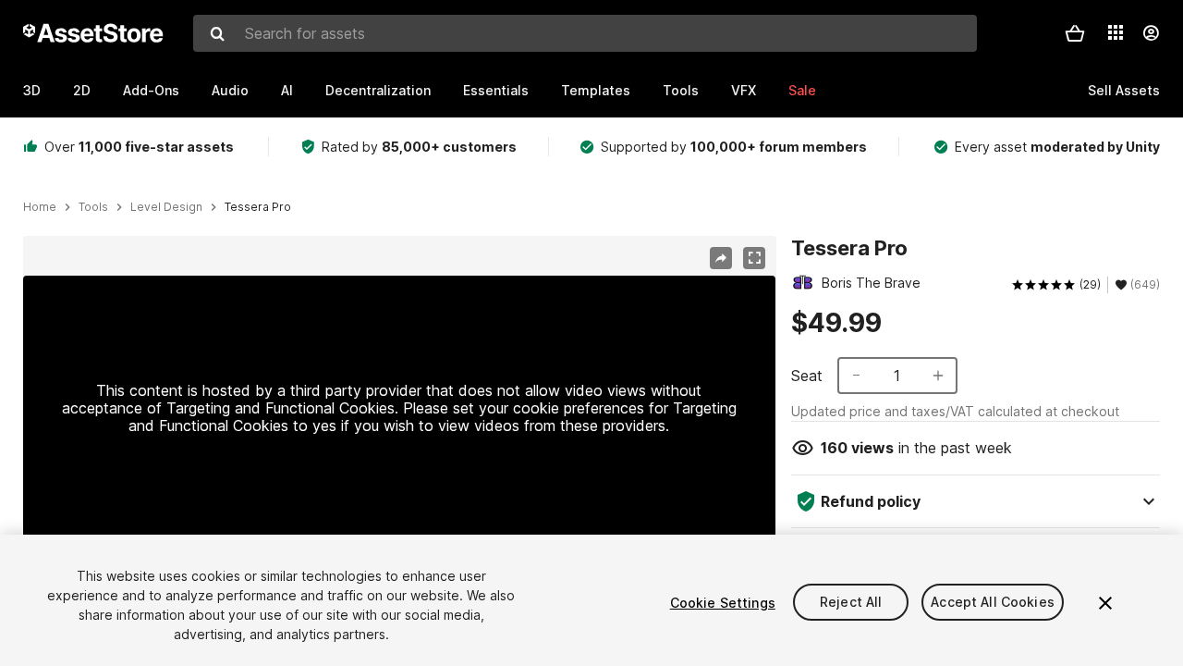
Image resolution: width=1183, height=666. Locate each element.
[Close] (1105, 603)
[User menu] (1150, 33)
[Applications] (1115, 32)
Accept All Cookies (993, 602)
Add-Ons (151, 90)
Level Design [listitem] (166, 207)
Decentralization (378, 90)
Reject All (851, 602)
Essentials (496, 90)
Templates (595, 90)
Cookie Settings (722, 602)
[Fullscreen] (754, 258)
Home (39, 207)
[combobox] (585, 33)
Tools (681, 90)
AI (287, 90)
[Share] (721, 258)
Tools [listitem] (93, 207)
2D (82, 90)
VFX (743, 90)
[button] (1075, 33)
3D (32, 90)
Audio (230, 90)
